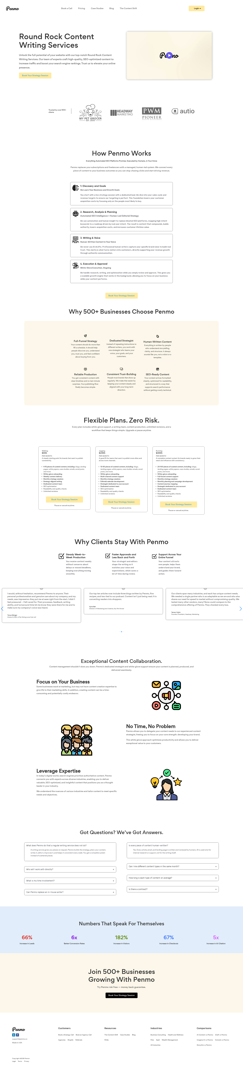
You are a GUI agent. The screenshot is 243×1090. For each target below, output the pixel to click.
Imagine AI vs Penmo (205, 1040)
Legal (14, 1061)
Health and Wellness (175, 1035)
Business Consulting (158, 1035)
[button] (121, 631)
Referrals (78, 1040)
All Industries (155, 1045)
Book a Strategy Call (66, 1035)
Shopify (70, 1040)
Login (196, 8)
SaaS (158, 1040)
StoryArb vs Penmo (204, 1045)
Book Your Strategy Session (35, 75)
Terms (20, 1061)
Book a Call (66, 8)
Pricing (81, 8)
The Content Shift (128, 8)
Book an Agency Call (84, 1035)
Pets (152, 1040)
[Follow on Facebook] (17, 1034)
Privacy (26, 1061)
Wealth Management (170, 1040)
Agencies (61, 1040)
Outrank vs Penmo (222, 1040)
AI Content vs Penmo (205, 1035)
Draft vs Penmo (221, 1035)
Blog (111, 8)
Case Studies (97, 8)
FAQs (106, 1040)
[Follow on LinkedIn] (13, 1034)
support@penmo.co (19, 1039)
